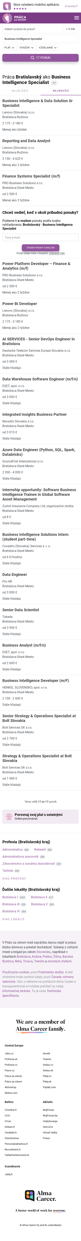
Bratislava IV (11, 911)
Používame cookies (15, 972)
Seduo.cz (48, 1064)
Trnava (28, 961)
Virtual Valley (50, 1132)
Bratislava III (10, 904)
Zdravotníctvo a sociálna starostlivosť (28, 863)
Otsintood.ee (12, 1138)
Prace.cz (9, 1070)
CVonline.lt (11, 1109)
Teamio (47, 1059)
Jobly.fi (8, 1174)
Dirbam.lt (10, 1126)
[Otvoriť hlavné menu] (76, 18)
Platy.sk (47, 1081)
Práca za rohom (13, 1076)
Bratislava (24, 956)
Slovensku (44, 952)
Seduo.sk (48, 1070)
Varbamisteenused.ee (17, 1155)
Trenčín (39, 961)
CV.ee (8, 1121)
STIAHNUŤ (71, 6)
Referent (40, 849)
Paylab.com (49, 1087)
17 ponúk (43, 58)
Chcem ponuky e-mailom (40, 247)
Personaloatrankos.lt (16, 1143)
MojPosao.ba (50, 1115)
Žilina (57, 956)
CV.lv (7, 1115)
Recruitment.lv (13, 1149)
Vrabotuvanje (50, 1121)
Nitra (18, 961)
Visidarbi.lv (11, 1132)
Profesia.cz (11, 1064)
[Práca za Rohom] (14, 18)
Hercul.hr (48, 1126)
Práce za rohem (13, 1081)
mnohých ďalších (60, 961)
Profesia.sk (11, 1059)
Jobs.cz (9, 1053)
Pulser (46, 1138)
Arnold (46, 1053)
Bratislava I (10, 897)
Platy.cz (47, 1076)
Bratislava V (39, 904)
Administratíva (12, 849)
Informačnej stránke (16, 991)
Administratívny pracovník (20, 856)
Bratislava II (39, 897)
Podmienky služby (51, 972)
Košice (36, 956)
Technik (7, 871)
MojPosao (48, 1109)
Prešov (47, 956)
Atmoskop (10, 1087)
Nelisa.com (11, 1092)
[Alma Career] (40, 1195)
